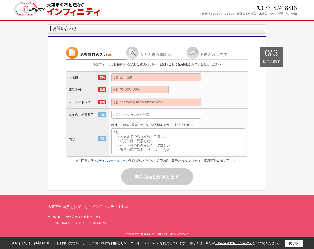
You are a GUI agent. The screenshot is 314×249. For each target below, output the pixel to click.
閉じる (293, 243)
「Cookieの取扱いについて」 (233, 243)
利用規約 (84, 160)
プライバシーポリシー (110, 160)
